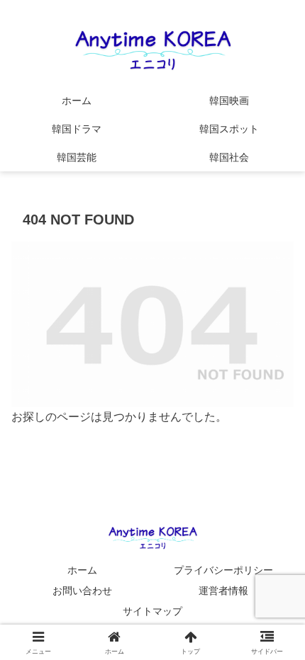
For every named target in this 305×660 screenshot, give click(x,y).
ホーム (82, 570)
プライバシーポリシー (223, 570)
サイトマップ (152, 611)
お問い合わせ (82, 590)
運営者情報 (223, 590)
